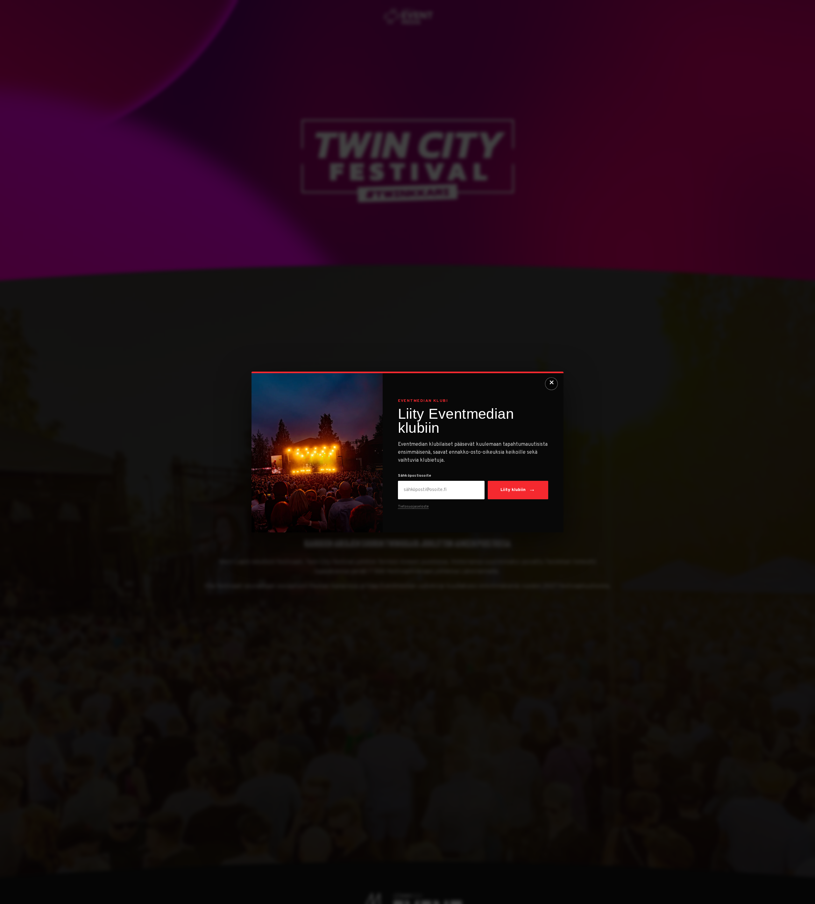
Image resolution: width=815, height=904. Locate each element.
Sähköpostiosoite (414, 475)
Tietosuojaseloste (413, 506)
